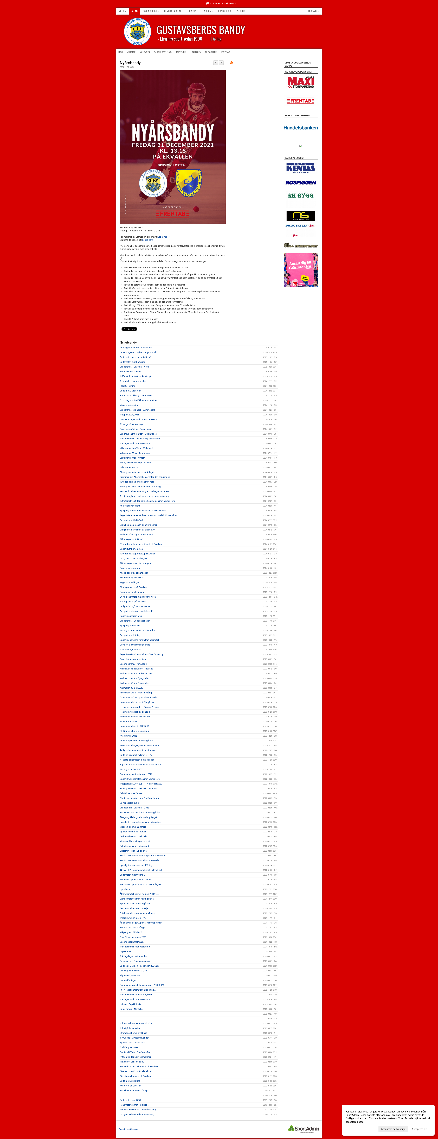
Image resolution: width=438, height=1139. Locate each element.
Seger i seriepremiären (131, 616)
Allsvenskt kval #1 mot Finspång (136, 692)
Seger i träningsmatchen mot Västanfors (140, 779)
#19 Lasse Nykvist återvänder (134, 1037)
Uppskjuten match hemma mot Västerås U (141, 822)
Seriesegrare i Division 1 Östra (134, 807)
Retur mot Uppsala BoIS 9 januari (136, 879)
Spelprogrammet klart (130, 625)
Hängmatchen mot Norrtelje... (134, 1105)
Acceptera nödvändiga (393, 1129)
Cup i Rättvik (126, 951)
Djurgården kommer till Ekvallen (135, 1076)
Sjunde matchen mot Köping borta (137, 898)
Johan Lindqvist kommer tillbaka (136, 1023)
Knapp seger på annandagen (134, 573)
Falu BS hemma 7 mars (131, 793)
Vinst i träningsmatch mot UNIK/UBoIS (138, 419)
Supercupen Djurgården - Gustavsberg (139, 434)
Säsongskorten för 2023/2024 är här (137, 630)
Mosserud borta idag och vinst (135, 841)
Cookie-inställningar (129, 1129)
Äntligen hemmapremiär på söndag (137, 750)
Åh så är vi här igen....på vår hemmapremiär (141, 922)
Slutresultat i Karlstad (130, 371)
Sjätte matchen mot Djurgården (135, 903)
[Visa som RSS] (231, 63)
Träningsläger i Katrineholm (133, 956)
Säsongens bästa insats (132, 592)
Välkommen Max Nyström (132, 458)
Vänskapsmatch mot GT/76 (133, 970)
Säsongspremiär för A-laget (133, 664)
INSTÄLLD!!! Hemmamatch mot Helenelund (141, 870)
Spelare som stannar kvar (132, 1042)
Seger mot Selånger (129, 582)
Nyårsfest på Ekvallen (130, 1085)
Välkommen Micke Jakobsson (135, 453)
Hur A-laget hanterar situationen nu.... (138, 990)
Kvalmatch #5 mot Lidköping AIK (136, 673)
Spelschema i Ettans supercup (135, 961)
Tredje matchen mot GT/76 (133, 918)
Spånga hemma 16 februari (133, 831)
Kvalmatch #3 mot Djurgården (134, 683)
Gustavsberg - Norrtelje (131, 1009)
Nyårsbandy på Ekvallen (131, 577)
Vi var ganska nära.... (130, 405)
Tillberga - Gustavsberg (131, 424)
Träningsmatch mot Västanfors (135, 443)
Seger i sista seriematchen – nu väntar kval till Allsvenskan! (148, 515)
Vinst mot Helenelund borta (133, 851)
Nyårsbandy (130, 63)
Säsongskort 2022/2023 (132, 769)
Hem (123, 11)
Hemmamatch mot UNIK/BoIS (134, 726)
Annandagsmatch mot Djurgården (136, 740)
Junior (192, 11)
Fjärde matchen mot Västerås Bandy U (138, 913)
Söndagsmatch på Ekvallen (133, 587)
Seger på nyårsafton (130, 568)
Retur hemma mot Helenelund (134, 846)
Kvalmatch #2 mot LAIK (131, 688)
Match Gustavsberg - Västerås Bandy (138, 1109)
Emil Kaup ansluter (129, 1047)
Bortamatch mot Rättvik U (132, 362)
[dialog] (388, 1120)
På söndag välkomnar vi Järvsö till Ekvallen (141, 544)
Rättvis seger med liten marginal (135, 563)
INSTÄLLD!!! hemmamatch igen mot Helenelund (143, 855)
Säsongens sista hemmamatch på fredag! (140, 486)
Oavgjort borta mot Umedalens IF (136, 611)
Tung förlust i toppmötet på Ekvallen (137, 553)
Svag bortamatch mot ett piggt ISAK (137, 529)
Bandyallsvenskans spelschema (135, 462)
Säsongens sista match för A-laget (137, 472)
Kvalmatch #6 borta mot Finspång (136, 668)
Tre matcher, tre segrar (131, 649)
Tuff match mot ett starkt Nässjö (136, 376)
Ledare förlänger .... (129, 980)
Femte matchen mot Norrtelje (134, 908)
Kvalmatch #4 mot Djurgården (134, 678)
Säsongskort (150, 11)
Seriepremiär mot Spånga (132, 927)
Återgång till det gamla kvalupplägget (138, 817)
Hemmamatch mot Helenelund (135, 716)
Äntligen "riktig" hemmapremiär (135, 606)
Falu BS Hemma (127, 386)
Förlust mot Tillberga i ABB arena (136, 395)
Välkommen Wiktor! (129, 467)
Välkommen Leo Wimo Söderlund (136, 448)
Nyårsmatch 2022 (128, 736)
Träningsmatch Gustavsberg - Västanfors (140, 438)
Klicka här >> (163, 237)
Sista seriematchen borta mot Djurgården (140, 812)
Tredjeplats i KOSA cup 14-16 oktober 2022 (141, 783)
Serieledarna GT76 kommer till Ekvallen (139, 1066)
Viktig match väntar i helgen (133, 558)
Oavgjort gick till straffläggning (135, 644)
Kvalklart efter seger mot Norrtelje (136, 534)
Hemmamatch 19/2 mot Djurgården (137, 702)
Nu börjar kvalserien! (130, 505)
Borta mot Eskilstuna (130, 1081)
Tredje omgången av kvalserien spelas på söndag (144, 496)
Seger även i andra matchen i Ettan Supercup (142, 654)
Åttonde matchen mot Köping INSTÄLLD (139, 894)
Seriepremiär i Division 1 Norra (134, 366)
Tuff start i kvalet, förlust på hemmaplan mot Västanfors (147, 501)
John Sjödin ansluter (130, 1028)
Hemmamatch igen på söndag (135, 712)
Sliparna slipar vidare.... (131, 975)
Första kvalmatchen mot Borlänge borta (139, 798)
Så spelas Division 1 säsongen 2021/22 (139, 966)
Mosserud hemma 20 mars (133, 827)
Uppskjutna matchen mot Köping (136, 865)
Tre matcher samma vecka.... (134, 381)
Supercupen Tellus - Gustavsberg (136, 429)
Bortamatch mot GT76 (130, 1100)
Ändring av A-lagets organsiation (136, 347)
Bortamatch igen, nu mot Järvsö (135, 357)
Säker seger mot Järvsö (131, 539)
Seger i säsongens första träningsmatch (139, 640)
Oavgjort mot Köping (130, 635)
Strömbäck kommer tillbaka (133, 1033)
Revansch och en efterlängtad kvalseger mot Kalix (144, 491)
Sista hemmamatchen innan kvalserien (138, 525)
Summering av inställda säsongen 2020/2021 (142, 985)
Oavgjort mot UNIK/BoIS (132, 520)
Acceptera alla (419, 1129)
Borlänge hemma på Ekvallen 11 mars (138, 788)
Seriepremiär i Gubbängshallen (135, 620)
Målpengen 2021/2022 (131, 932)
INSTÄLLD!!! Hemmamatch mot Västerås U (140, 860)
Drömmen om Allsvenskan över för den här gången (145, 477)
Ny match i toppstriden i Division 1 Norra (139, 707)
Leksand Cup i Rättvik (130, 1004)
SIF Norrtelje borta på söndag (134, 731)
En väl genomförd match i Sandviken (138, 597)
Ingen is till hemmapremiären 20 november (140, 764)
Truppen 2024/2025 (129, 414)
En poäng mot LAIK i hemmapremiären (139, 400)
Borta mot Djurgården (130, 390)
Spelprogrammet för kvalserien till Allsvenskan (143, 510)
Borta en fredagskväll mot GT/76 (136, 755)
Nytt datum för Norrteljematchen (135, 1057)
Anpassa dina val (355, 1128)
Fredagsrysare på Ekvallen (133, 601)
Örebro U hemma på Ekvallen (134, 836)
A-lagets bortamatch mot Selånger (137, 759)
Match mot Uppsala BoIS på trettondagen (140, 884)
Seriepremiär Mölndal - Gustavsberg (137, 410)
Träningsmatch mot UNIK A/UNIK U (137, 994)
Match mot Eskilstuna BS (132, 1061)
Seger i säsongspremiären (133, 659)
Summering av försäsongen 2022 (136, 774)
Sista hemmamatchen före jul (134, 1090)
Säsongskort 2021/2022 (132, 942)
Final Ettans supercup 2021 (133, 937)
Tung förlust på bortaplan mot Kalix (137, 481)
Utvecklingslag (173, 11)
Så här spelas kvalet (129, 803)
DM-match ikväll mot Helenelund (136, 1071)
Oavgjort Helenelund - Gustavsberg (137, 1114)
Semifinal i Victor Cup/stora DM (135, 1052)
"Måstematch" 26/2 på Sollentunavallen (139, 697)
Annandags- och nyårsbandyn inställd (138, 352)
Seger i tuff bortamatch (131, 549)
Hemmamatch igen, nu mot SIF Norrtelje (139, 745)
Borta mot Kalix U (128, 721)
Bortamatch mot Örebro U (132, 875)
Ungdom (207, 11)
